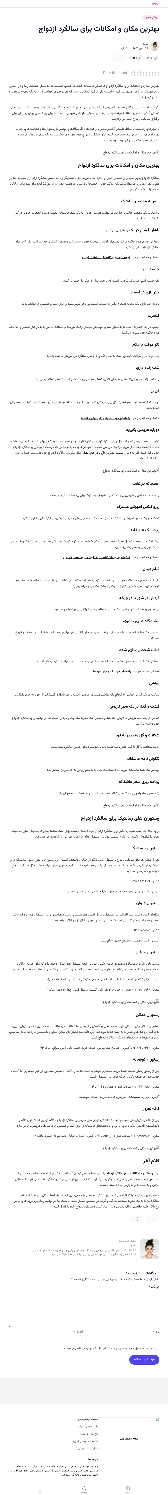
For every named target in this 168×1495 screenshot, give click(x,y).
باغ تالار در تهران (89, 1434)
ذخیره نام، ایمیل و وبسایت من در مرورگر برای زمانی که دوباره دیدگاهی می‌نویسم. (108, 1349)
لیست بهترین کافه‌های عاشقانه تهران (106, 257)
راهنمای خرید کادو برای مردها (112, 671)
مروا (145, 44)
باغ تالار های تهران (93, 452)
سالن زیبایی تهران (88, 1449)
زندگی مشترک (150, 17)
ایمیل (78, 1331)
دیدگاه (154, 1287)
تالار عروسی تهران (88, 1426)
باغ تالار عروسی (76, 113)
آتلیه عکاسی (141, 1206)
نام (156, 1331)
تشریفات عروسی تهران (85, 1441)
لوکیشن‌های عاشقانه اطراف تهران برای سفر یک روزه (96, 557)
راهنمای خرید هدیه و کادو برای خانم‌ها (105, 418)
